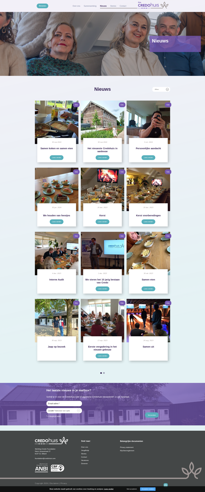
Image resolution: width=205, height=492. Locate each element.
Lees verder (56, 157)
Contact (123, 6)
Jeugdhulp (85, 450)
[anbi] (41, 468)
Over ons (76, 6)
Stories (113, 6)
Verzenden (152, 415)
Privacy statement (126, 447)
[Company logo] (153, 5)
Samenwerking (90, 6)
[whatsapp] (166, 485)
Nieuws (103, 6)
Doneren (42, 6)
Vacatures (85, 460)
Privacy (64, 483)
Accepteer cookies (148, 489)
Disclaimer (54, 483)
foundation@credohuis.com (45, 458)
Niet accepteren (132, 489)
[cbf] (57, 468)
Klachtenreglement (127, 451)
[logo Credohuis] (51, 440)
